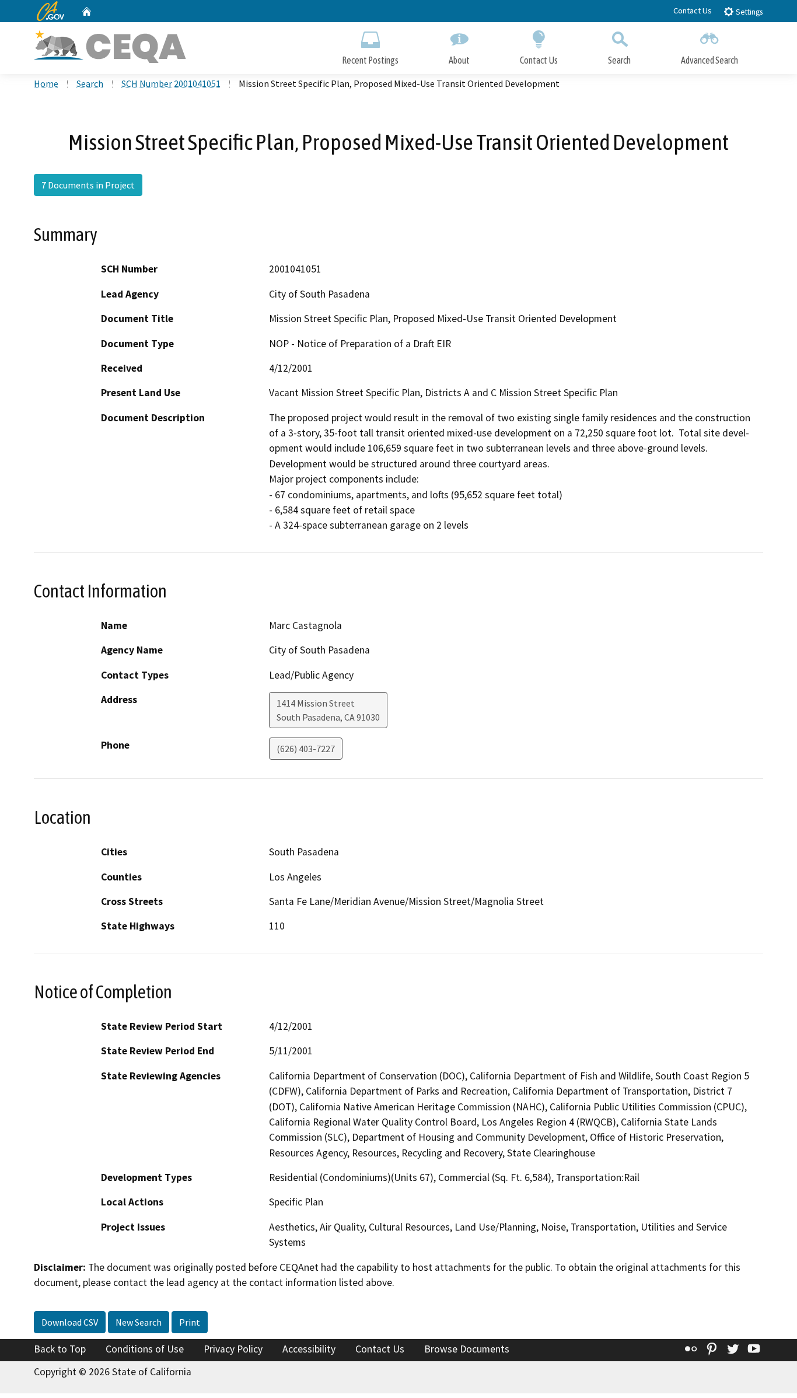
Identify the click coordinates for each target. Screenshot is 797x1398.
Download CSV (69, 1322)
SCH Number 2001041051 (171, 83)
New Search (139, 1322)
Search (619, 60)
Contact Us (692, 10)
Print (189, 1322)
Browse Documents (466, 1349)
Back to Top (60, 1349)
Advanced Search (709, 60)
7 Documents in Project (88, 185)
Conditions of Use (145, 1349)
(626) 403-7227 (306, 748)
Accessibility (308, 1349)
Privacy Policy (233, 1349)
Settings (748, 12)
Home (46, 83)
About (459, 60)
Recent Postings (370, 60)
